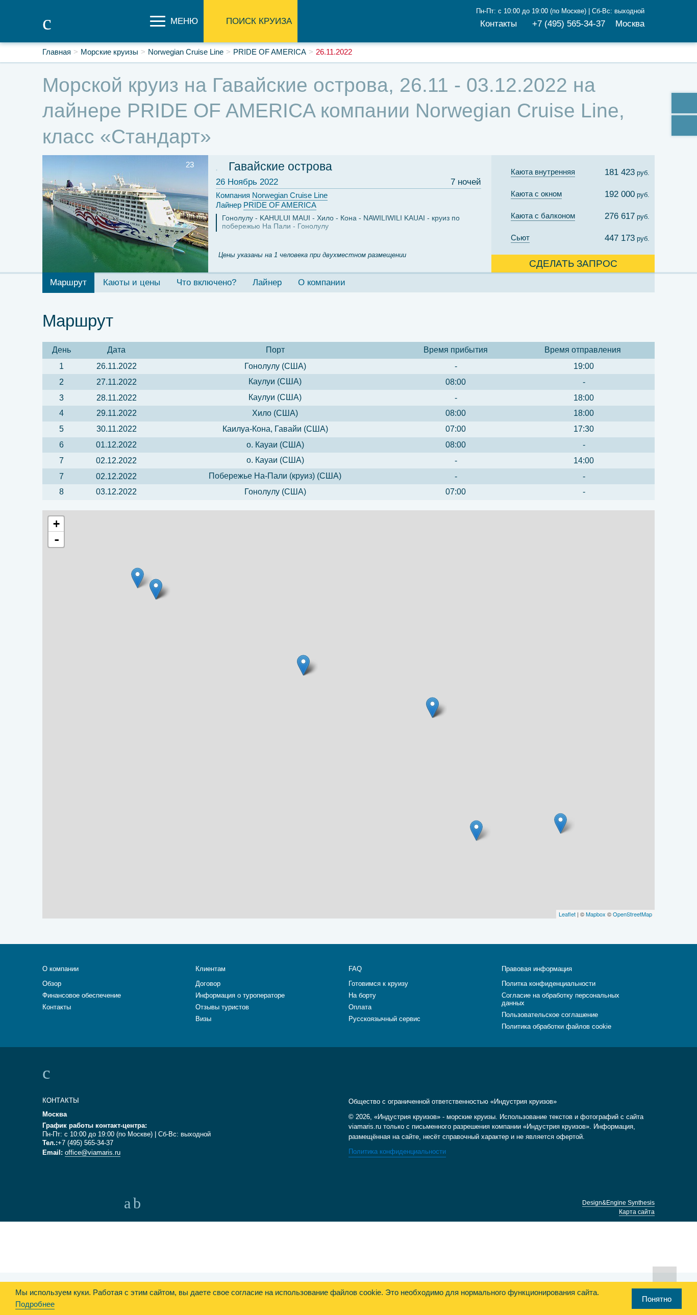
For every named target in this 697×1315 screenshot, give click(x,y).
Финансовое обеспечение (81, 995)
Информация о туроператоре (240, 995)
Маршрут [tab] (68, 282)
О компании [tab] (321, 282)
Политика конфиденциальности (397, 1151)
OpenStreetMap (632, 914)
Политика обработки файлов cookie (556, 1026)
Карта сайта (637, 1211)
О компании (60, 969)
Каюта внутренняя (543, 171)
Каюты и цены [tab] (131, 282)
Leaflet (567, 914)
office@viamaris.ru (92, 1152)
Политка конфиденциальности (548, 983)
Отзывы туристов (222, 1007)
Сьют (520, 237)
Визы (203, 1019)
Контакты (498, 24)
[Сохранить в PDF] (684, 125)
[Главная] (93, 29)
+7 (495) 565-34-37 (568, 24)
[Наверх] (665, 1278)
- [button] (56, 539)
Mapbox (596, 914)
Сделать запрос (573, 263)
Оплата (359, 1007)
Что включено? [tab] (206, 282)
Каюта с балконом (543, 215)
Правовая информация (537, 969)
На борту (362, 995)
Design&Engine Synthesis (618, 1202)
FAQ (355, 969)
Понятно (656, 1299)
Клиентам (210, 969)
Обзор (51, 983)
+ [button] (56, 523)
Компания (272, 195)
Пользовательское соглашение (550, 1015)
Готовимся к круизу (378, 983)
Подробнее (35, 1304)
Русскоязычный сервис (384, 1019)
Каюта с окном (536, 193)
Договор (207, 983)
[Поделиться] (684, 103)
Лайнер (266, 205)
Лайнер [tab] (267, 282)
